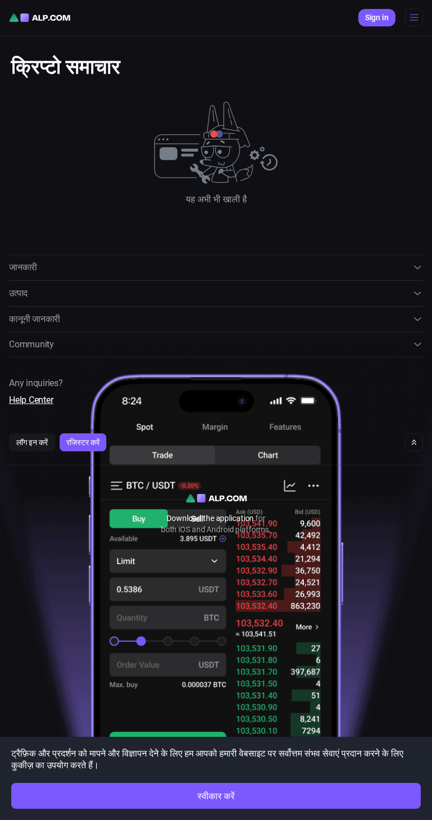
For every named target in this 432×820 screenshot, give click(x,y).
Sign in (377, 17)
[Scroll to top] (414, 442)
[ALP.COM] (39, 17)
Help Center (31, 400)
